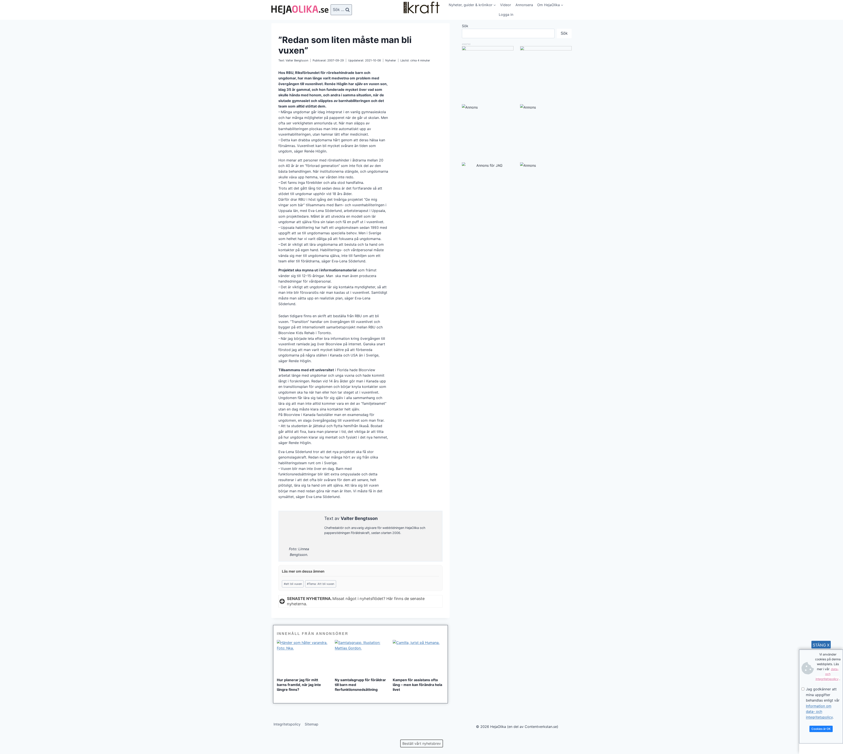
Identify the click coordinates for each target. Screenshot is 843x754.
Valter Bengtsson (297, 60)
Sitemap (311, 724)
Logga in (506, 14)
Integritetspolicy (287, 724)
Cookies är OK (821, 729)
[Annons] (487, 130)
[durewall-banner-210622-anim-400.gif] (546, 72)
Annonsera (524, 5)
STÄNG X (821, 645)
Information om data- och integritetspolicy (819, 711)
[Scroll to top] (11, 736)
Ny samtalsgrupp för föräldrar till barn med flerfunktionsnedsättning (360, 685)
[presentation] (302, 657)
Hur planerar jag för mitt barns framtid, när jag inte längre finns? (299, 685)
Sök (465, 26)
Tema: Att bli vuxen (320, 584)
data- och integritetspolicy (827, 674)
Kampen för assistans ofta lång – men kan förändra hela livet (417, 685)
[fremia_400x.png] (487, 72)
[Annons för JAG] (487, 165)
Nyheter (390, 60)
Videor (505, 5)
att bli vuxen (293, 584)
